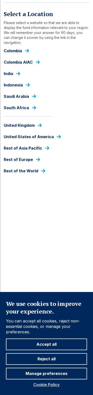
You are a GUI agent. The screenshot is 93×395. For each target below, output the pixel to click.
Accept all (46, 344)
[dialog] (46, 197)
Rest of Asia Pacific (23, 148)
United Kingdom (19, 125)
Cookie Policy (46, 384)
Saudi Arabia (16, 96)
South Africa (16, 107)
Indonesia (13, 85)
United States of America (29, 136)
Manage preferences (46, 373)
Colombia (13, 51)
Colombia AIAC (18, 62)
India (8, 73)
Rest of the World (21, 171)
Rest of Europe (18, 159)
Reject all (46, 358)
